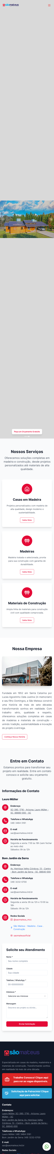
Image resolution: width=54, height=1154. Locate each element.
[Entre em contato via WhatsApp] (46, 1146)
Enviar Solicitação (27, 1024)
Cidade (9, 968)
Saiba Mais (27, 520)
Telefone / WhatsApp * (16, 980)
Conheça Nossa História (14, 737)
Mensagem (11, 1003)
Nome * (9, 957)
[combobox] (27, 996)
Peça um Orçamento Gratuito (27, 431)
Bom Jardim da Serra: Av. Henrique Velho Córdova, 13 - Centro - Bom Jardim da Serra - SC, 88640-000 (25, 1123)
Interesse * (11, 992)
